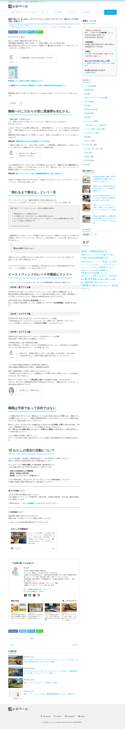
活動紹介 (41, 591)
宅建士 (58, 611)
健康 (24, 37)
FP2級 (83, 258)
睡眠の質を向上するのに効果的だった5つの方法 (33, 141)
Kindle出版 (98, 257)
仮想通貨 (87, 90)
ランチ (110, 267)
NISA (106, 258)
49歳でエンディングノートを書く (94, 255)
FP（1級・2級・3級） (92, 149)
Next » (75, 645)
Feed (82, 716)
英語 (95, 282)
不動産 (83, 270)
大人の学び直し (85, 12)
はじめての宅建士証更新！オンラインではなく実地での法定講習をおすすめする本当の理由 (52, 617)
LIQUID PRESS (77, 722)
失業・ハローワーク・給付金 (19, 611)
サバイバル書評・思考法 (92, 129)
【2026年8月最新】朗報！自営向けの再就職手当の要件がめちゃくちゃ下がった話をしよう (18, 617)
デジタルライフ (39, 611)
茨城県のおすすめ (103, 282)
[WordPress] (38, 595)
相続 (85, 105)
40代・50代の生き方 (94, 251)
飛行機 (114, 286)
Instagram (71, 716)
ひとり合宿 (112, 261)
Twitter (23, 32)
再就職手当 (103, 270)
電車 (101, 285)
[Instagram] (34, 595)
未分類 (85, 164)
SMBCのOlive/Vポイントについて (91, 261)
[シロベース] (18, 6)
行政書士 (87, 156)
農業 (97, 285)
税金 (82, 282)
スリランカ (110, 264)
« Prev (12, 645)
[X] (25, 595)
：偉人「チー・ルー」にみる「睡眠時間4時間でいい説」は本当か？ (38, 173)
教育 (82, 279)
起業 (85, 117)
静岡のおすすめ (107, 285)
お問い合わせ (110, 12)
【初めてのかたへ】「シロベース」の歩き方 (23, 12)
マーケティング (85, 267)
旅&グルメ (74, 611)
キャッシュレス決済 (92, 264)
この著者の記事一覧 (70, 601)
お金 (104, 261)
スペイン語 (102, 264)
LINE (40, 32)
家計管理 (87, 101)
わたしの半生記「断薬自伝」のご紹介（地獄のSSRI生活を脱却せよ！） (41, 85)
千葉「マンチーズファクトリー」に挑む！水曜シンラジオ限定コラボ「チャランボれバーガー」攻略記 (69, 617)
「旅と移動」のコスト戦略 (93, 125)
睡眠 (32, 638)
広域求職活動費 (112, 276)
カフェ (83, 264)
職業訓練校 (89, 282)
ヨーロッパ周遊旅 (98, 267)
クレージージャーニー (18, 638)
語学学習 (87, 160)
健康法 (96, 270)
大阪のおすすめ (104, 273)
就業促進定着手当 (103, 275)
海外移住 (101, 279)
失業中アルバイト (86, 276)
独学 (106, 279)
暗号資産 (92, 279)
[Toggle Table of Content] (20, 103)
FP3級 (89, 258)
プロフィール (45, 12)
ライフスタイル (71, 12)
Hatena (32, 32)
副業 (85, 94)
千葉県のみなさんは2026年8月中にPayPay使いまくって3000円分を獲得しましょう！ (35, 617)
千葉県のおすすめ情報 (90, 273)
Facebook (14, 32)
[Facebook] (30, 595)
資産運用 (87, 113)
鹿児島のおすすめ (85, 288)
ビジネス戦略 (57, 12)
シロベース (51, 722)
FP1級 (110, 255)
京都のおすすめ (89, 270)
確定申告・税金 (89, 109)
